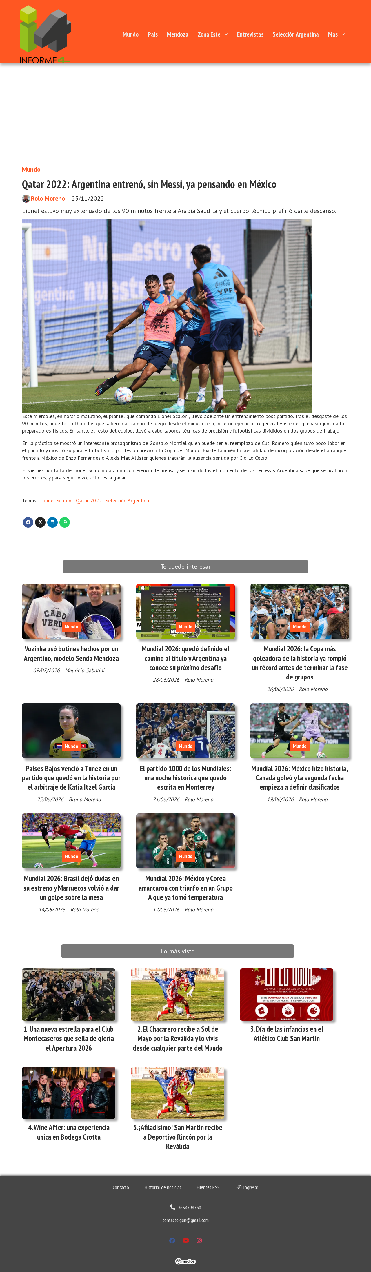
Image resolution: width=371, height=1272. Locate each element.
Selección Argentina (296, 34)
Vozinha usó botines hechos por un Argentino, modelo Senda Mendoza (71, 653)
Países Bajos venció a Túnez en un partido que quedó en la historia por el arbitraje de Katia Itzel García (71, 778)
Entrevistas (250, 34)
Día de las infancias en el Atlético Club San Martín (288, 1033)
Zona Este (209, 34)
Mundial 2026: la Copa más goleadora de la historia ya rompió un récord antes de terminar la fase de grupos (300, 663)
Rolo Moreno (48, 198)
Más (333, 34)
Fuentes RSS (208, 1187)
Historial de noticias (163, 1187)
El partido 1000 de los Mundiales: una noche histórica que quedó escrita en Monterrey (185, 778)
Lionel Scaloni (56, 500)
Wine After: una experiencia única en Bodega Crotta (72, 1131)
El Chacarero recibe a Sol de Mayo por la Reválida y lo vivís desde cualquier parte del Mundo (178, 1038)
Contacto (121, 1187)
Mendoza (177, 34)
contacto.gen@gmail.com (186, 1220)
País (153, 34)
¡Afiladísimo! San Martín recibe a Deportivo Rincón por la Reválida (180, 1136)
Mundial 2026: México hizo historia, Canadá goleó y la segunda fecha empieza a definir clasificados (299, 778)
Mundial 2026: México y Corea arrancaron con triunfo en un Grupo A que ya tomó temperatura (186, 887)
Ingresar (250, 1187)
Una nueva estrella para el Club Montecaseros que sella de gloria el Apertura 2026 (68, 1038)
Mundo (131, 34)
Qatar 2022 (89, 500)
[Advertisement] (185, 117)
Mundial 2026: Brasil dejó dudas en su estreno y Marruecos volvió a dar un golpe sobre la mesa (71, 887)
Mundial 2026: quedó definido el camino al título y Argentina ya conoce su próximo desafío (185, 658)
